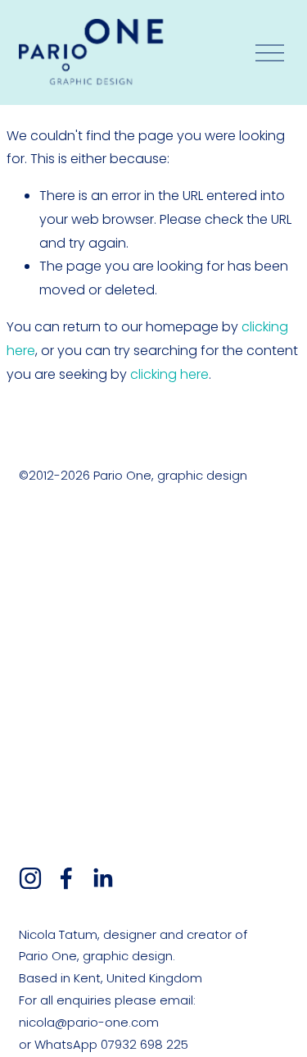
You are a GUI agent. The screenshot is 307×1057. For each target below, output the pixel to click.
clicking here (169, 374)
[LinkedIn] (102, 878)
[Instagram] (30, 878)
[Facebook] (66, 878)
